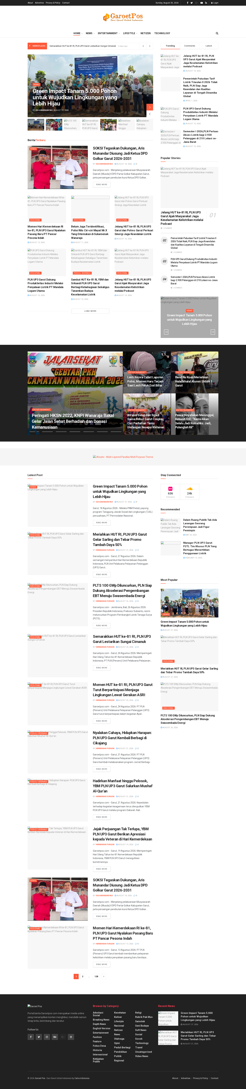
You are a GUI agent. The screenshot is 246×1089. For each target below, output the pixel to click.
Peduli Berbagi (82, 273)
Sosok (138, 1038)
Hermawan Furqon (44, 434)
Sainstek (140, 1021)
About (30, 3)
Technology (162, 33)
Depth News (99, 1024)
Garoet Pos (40, 1078)
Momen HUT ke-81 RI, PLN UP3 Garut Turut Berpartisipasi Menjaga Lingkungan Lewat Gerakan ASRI (97, 46)
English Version (101, 1028)
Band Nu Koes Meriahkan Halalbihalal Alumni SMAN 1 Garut (193, 381)
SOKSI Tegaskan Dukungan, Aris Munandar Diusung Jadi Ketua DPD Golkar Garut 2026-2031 (120, 153)
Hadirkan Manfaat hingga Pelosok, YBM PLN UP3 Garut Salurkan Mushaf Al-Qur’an (122, 786)
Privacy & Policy (53, 3)
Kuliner (118, 1017)
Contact (66, 3)
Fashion (97, 1037)
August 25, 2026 (125, 647)
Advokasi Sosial (98, 1014)
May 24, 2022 (191, 535)
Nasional (35, 586)
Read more (101, 184)
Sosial (138, 1034)
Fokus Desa (99, 1045)
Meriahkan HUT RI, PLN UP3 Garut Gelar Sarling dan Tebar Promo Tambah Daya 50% (120, 539)
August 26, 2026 (125, 601)
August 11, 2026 (80, 242)
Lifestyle (129, 33)
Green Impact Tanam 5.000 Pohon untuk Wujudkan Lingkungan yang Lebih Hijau (75, 97)
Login (215, 3)
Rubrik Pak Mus (144, 1017)
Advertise (39, 3)
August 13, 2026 (37, 242)
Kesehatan (120, 1012)
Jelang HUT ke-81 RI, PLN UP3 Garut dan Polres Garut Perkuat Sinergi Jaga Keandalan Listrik (134, 230)
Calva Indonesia (81, 1078)
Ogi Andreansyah (44, 110)
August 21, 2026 (125, 748)
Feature (97, 1041)
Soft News (140, 1030)
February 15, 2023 (193, 558)
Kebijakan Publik (98, 1060)
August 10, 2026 (124, 239)
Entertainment (108, 33)
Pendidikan (120, 1052)
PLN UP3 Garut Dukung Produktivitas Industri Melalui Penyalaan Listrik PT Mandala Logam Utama (194, 262)
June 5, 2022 (183, 392)
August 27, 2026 (190, 330)
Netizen (146, 33)
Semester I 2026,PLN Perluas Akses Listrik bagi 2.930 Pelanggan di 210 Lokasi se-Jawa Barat (194, 280)
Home (76, 33)
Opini (117, 1043)
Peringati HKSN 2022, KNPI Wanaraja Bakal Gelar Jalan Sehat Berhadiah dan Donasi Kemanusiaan (73, 421)
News (89, 33)
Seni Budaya (142, 1025)
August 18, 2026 (124, 164)
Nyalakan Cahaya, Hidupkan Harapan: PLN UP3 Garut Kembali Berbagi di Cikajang (122, 738)
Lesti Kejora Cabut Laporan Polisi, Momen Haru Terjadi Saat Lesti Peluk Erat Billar (145, 381)
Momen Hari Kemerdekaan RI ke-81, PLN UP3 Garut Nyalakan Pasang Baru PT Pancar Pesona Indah (123, 933)
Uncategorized (143, 1052)
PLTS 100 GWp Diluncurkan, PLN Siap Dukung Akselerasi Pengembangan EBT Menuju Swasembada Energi (122, 590)
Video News (141, 1056)
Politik (117, 1056)
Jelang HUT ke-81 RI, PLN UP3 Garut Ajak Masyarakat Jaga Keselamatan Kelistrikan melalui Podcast (182, 218)
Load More (90, 311)
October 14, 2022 (137, 392)
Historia (97, 1050)
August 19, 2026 (125, 844)
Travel (138, 1047)
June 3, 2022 (183, 434)
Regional (35, 220)
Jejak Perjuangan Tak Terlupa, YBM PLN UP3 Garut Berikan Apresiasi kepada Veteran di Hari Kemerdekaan (122, 834)
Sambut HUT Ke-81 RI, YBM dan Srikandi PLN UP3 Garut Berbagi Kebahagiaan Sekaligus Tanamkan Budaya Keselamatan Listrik (90, 287)
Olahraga (119, 1038)
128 (96, 976)
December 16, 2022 (65, 434)
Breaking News (101, 1019)
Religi (138, 1012)
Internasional (100, 1054)
